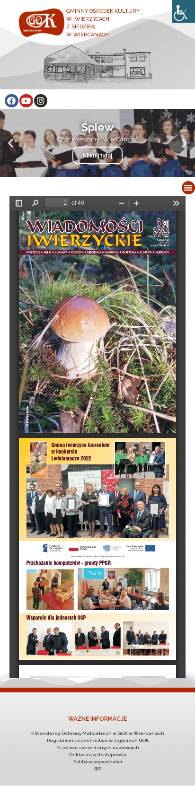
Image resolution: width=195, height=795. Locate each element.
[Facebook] (11, 101)
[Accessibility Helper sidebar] (183, 11)
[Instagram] (41, 101)
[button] (80, 170)
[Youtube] (26, 101)
